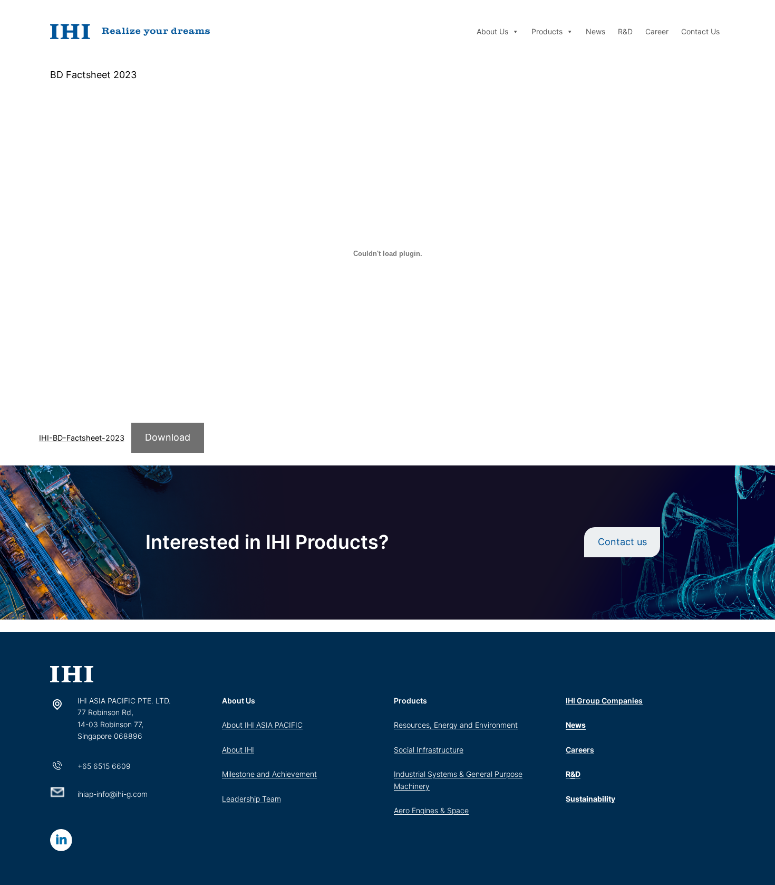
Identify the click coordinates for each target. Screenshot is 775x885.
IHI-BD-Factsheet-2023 (81, 437)
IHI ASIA (260, 724)
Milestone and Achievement (269, 773)
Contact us (622, 541)
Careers (580, 749)
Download (167, 437)
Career (657, 31)
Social (405, 749)
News (595, 31)
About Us (492, 31)
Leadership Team (251, 798)
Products (547, 31)
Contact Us (700, 31)
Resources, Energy (427, 724)
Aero (403, 810)
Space (458, 810)
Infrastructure (439, 749)
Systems (442, 773)
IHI (249, 749)
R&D (625, 31)
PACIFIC (289, 724)
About (233, 724)
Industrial (411, 773)
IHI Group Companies (604, 700)
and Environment (489, 724)
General (480, 773)
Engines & (429, 810)
